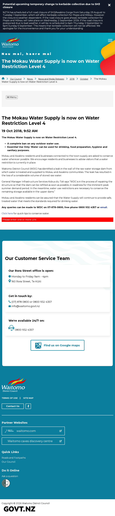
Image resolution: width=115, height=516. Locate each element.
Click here (7, 213)
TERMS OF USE (10, 398)
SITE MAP (28, 398)
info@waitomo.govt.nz (26, 306)
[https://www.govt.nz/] (19, 512)
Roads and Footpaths (14, 457)
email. (104, 207)
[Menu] (110, 40)
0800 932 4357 (24, 329)
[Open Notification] (109, 5)
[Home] (11, 46)
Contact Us (12, 406)
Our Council (8, 462)
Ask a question (10, 476)
